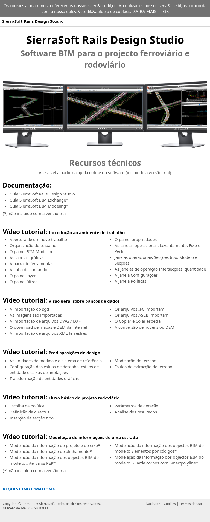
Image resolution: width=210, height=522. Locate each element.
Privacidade (151, 503)
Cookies (170, 503)
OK (166, 11)
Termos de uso (190, 503)
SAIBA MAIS (144, 11)
